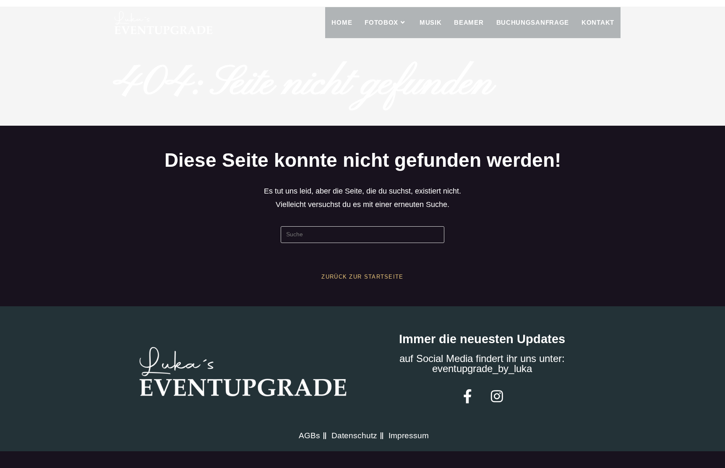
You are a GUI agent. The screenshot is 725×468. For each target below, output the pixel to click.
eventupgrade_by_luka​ (482, 368)
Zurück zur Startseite (362, 277)
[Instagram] (497, 396)
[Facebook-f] (467, 396)
